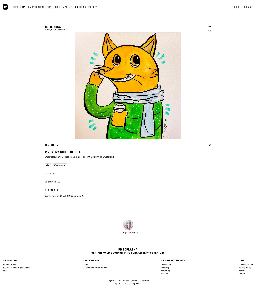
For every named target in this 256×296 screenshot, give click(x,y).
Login (237, 7)
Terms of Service (246, 264)
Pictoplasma (18, 7)
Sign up (248, 7)
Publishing (80, 7)
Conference (53, 7)
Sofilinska (53, 26)
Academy (67, 7)
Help (5, 270)
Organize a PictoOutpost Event (16, 267)
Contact (242, 273)
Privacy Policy (245, 267)
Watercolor (60, 165)
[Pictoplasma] (5, 7)
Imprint (242, 270)
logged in (65, 195)
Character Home (36, 7)
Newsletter (165, 273)
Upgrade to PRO (9, 264)
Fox (49, 165)
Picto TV (92, 7)
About (86, 264)
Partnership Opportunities (95, 267)
